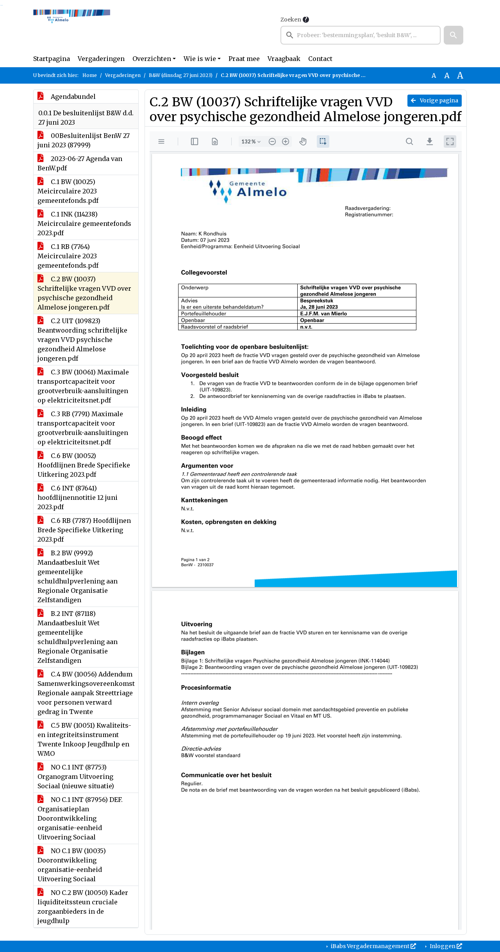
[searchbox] (360, 35)
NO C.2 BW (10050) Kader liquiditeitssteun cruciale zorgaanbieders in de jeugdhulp (83, 907)
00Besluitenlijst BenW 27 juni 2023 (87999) (84, 140)
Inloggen (443, 946)
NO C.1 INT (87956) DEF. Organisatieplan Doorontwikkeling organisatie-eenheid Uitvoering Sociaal (80, 818)
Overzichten (151, 59)
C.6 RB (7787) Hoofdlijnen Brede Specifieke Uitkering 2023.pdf (84, 530)
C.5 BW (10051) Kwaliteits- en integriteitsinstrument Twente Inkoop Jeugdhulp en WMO (84, 739)
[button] (453, 35)
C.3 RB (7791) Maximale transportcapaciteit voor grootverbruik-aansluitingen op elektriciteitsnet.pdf (83, 428)
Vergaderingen (101, 59)
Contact (320, 59)
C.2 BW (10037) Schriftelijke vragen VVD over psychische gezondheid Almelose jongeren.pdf (84, 293)
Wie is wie (200, 59)
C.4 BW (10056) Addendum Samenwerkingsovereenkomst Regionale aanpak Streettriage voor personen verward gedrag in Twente (86, 693)
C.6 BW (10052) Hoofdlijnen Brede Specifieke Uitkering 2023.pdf (84, 465)
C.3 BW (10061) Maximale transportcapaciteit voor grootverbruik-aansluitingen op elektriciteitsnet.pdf (83, 386)
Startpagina (51, 59)
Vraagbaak (284, 59)
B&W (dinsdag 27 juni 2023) (180, 75)
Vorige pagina (438, 100)
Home (89, 75)
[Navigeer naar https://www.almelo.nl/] (71, 29)
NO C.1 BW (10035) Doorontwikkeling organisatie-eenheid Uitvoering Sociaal (72, 865)
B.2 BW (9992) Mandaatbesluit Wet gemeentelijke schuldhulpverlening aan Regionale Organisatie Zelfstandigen (78, 576)
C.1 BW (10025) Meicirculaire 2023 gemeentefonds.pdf (68, 191)
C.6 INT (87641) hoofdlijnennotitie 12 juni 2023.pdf (78, 497)
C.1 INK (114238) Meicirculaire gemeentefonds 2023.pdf (84, 223)
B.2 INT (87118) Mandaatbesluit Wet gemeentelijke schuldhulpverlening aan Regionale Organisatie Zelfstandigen (78, 637)
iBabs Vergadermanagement (370, 946)
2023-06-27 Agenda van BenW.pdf (80, 163)
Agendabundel (72, 96)
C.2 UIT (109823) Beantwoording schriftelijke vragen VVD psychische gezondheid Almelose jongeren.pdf (82, 339)
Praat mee (244, 59)
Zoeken (290, 19)
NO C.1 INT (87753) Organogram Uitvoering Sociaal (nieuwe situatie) (76, 776)
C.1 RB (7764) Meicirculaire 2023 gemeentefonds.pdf (68, 256)
